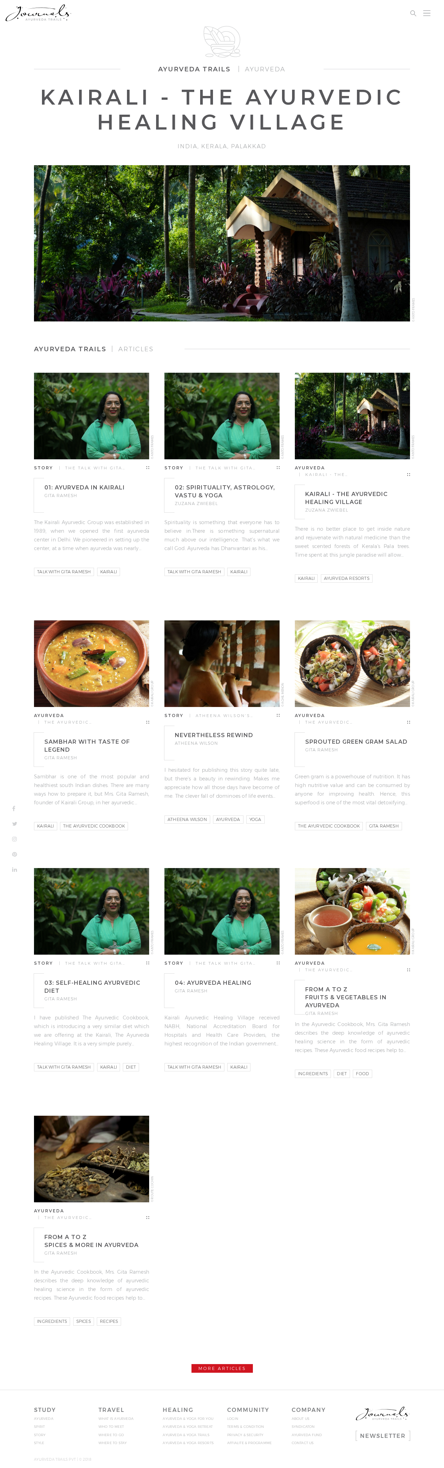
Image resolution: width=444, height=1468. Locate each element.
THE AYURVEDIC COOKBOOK (94, 826)
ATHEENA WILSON (187, 819)
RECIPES (109, 1321)
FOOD (362, 1073)
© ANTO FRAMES (413, 310)
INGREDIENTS (313, 1073)
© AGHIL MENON (282, 695)
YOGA (255, 819)
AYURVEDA (228, 819)
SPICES (83, 1321)
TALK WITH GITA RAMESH (64, 571)
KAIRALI (108, 571)
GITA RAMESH (384, 826)
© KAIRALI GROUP (152, 694)
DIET (131, 1067)
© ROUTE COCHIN (152, 1189)
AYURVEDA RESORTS (346, 578)
